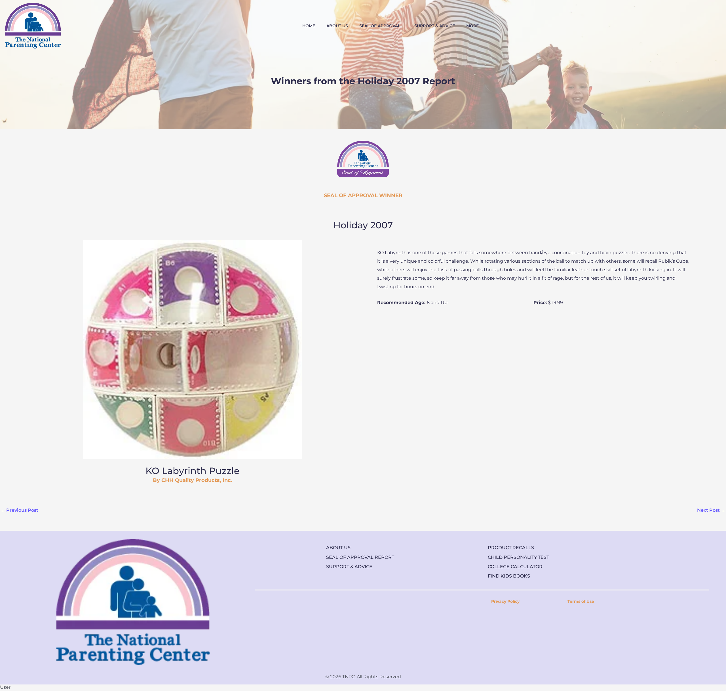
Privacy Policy (505, 601)
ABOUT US (337, 25)
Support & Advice (349, 566)
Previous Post (19, 510)
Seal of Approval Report (360, 557)
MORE (472, 25)
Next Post (711, 510)
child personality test (518, 557)
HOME (308, 25)
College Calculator (515, 566)
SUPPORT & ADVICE (434, 25)
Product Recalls (511, 547)
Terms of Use (580, 601)
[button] (381, 26)
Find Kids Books (509, 576)
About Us (338, 547)
